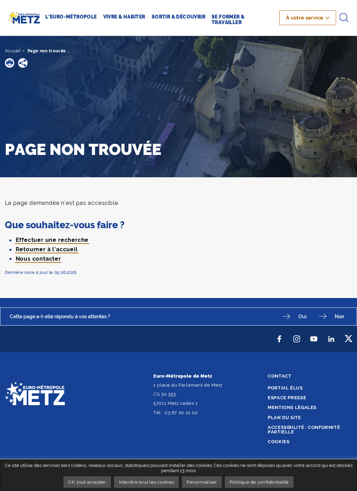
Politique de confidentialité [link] (259, 482)
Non (339, 316)
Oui (302, 316)
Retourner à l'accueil (47, 249)
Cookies (278, 441)
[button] (9, 63)
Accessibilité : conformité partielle (304, 429)
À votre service (304, 18)
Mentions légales (292, 407)
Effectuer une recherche (52, 240)
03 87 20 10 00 (181, 412)
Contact (279, 376)
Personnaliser (202, 482)
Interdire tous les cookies (146, 482)
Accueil (13, 51)
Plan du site (284, 417)
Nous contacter (38, 258)
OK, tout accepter (87, 482)
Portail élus (285, 387)
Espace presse (287, 397)
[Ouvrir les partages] (23, 63)
